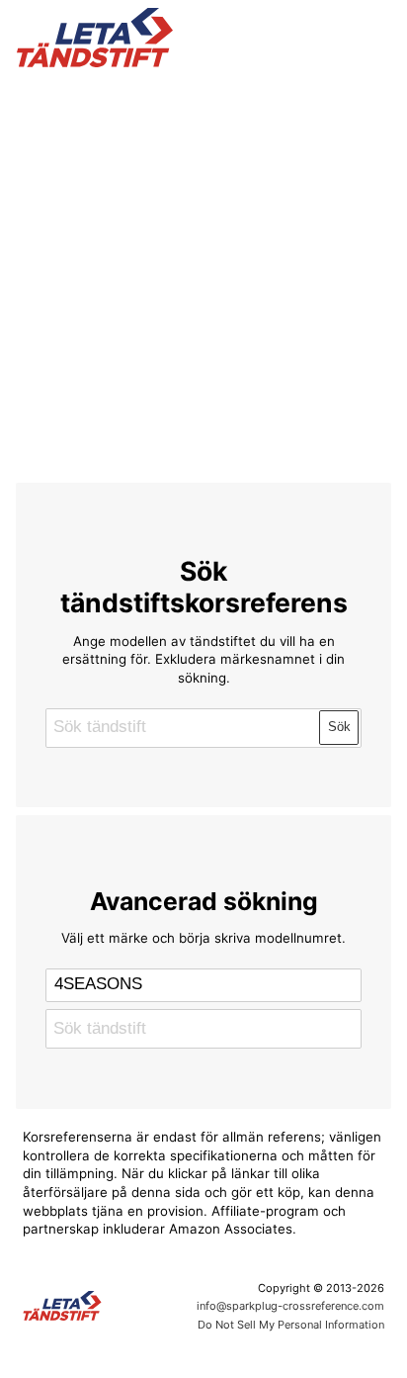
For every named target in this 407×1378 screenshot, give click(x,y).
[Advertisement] (203, 271)
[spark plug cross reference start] (204, 37)
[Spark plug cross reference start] (102, 1306)
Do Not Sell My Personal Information (291, 1325)
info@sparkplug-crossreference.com (290, 1306)
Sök (339, 726)
